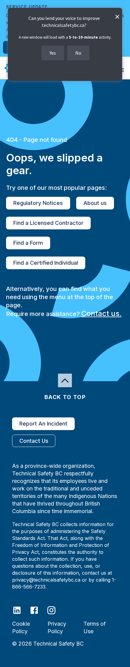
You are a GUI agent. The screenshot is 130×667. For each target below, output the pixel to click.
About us (95, 203)
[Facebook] (38, 610)
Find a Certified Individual (45, 263)
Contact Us (33, 441)
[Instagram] (55, 610)
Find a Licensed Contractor (48, 223)
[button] (65, 380)
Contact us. (101, 313)
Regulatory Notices (38, 203)
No (78, 53)
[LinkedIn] (20, 610)
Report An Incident (43, 423)
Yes (53, 53)
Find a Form (28, 243)
